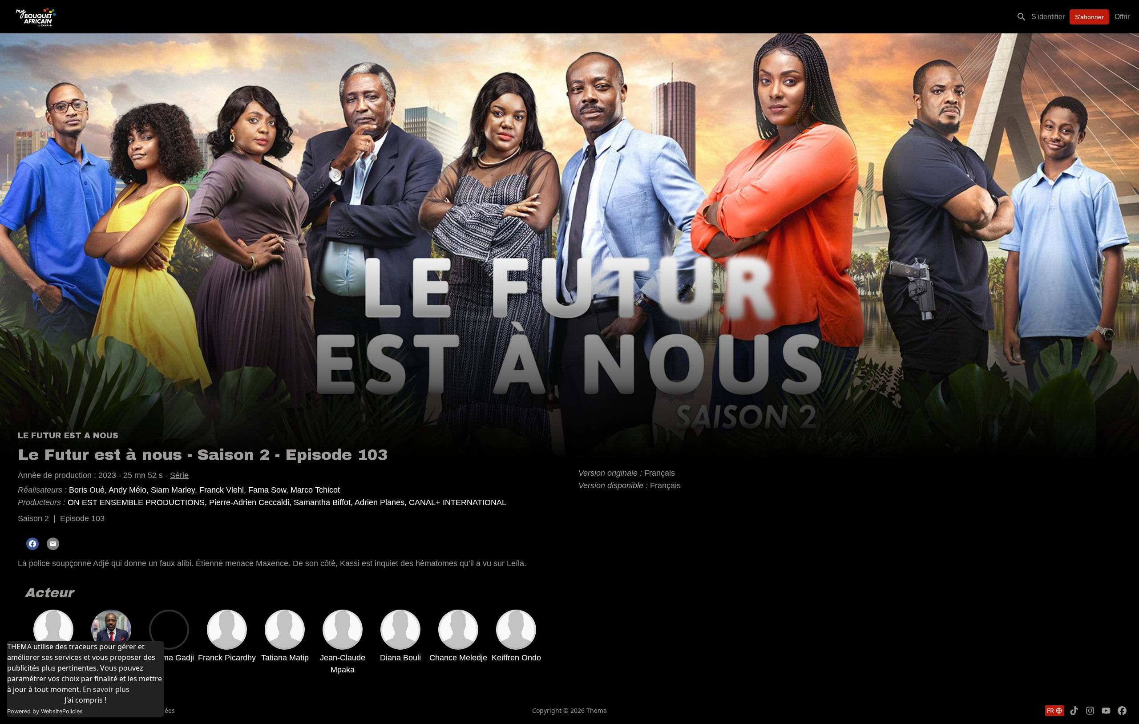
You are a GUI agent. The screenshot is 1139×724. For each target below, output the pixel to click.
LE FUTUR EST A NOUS (68, 435)
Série (179, 475)
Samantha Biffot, (324, 502)
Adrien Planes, (382, 502)
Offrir (1122, 16)
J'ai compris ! (85, 700)
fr (1050, 710)
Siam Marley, (175, 489)
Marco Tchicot (315, 489)
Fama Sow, (269, 489)
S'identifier (1048, 16)
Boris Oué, (89, 489)
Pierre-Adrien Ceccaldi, (251, 502)
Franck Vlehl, (223, 489)
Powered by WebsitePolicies (45, 711)
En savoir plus (106, 689)
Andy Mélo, (130, 489)
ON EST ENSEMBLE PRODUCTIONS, (138, 502)
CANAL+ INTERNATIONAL (457, 502)
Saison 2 (33, 518)
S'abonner (1089, 16)
